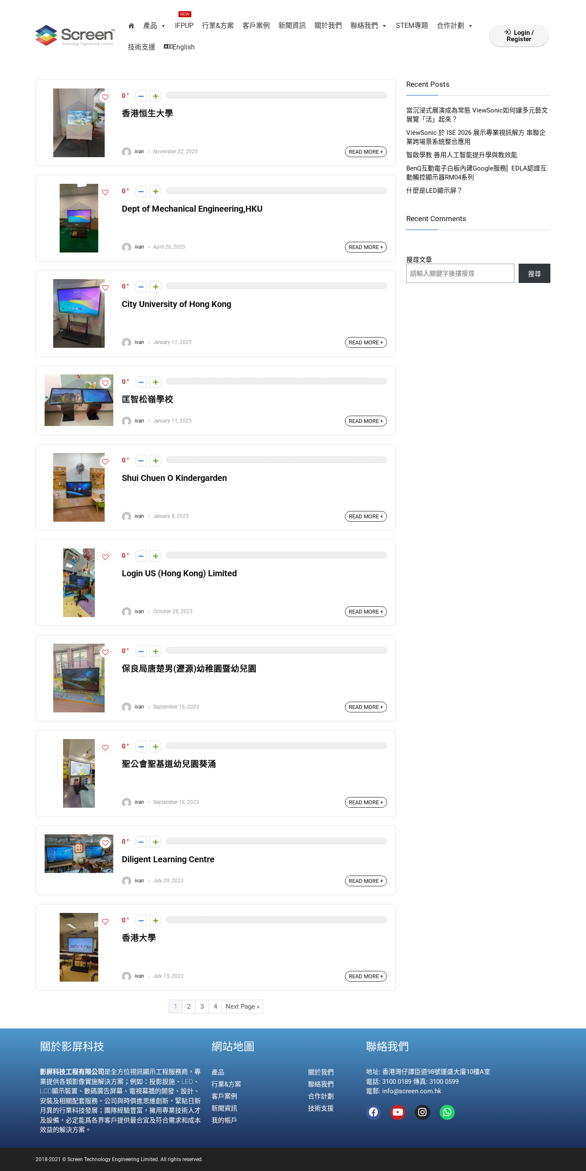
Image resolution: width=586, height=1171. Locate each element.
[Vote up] (155, 96)
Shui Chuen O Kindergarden (174, 478)
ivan (138, 152)
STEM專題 (412, 25)
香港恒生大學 (147, 114)
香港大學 (139, 938)
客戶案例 (256, 25)
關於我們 (328, 25)
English (183, 47)
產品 (150, 25)
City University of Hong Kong (176, 304)
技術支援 (141, 47)
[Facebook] (373, 1112)
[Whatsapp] (447, 1112)
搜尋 (534, 274)
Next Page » (243, 1006)
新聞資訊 (292, 25)
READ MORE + (366, 152)
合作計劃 (450, 25)
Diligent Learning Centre (168, 859)
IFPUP (184, 22)
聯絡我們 (364, 25)
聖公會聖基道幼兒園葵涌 (169, 764)
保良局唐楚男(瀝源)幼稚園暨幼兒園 (189, 669)
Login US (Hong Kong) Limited (179, 573)
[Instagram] (422, 1112)
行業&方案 (218, 25)
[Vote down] (141, 96)
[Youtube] (397, 1112)
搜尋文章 (419, 260)
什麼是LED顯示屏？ (434, 191)
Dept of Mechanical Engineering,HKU (192, 209)
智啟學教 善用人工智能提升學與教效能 (461, 155)
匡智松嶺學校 (147, 400)
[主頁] (131, 25)
